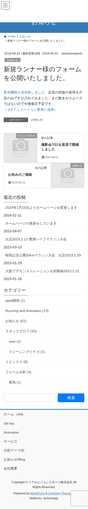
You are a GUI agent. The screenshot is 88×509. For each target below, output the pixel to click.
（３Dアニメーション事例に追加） (30, 109)
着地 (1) (15, 382)
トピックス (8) (16, 362)
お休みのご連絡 (20, 174)
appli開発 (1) (15, 300)
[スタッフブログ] (20, 143)
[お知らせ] (67, 173)
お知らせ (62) (15, 321)
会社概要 (10, 468)
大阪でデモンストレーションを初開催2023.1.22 (42, 271)
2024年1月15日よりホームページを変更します (41, 207)
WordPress (37, 493)
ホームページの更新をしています (31, 223)
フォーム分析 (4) (18, 372)
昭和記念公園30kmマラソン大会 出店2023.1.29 (43, 255)
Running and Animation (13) (27, 311)
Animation (11, 432)
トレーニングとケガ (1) (27, 352)
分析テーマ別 (14, 450)
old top (9, 423)
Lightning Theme (59, 493)
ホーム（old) (13, 414)
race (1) (15, 341)
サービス (10, 441)
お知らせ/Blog (14, 459)
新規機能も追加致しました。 (26, 92)
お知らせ (12, 60)
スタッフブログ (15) (21, 331)
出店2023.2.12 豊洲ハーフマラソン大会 (35, 239)
